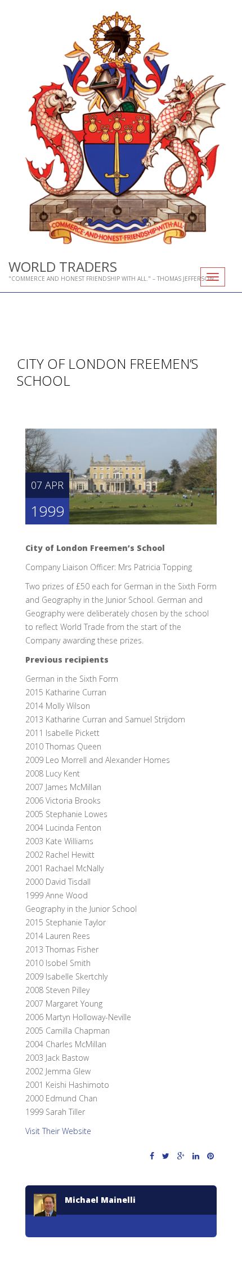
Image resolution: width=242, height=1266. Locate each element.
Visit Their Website (58, 1131)
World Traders (62, 266)
